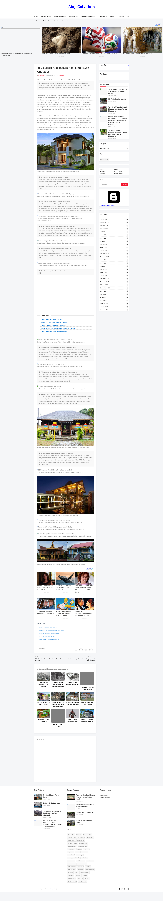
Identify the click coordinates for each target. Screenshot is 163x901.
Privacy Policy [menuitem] (103, 16)
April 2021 (114, 266)
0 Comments (61, 75)
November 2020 (114, 282)
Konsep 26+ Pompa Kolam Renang (51, 319)
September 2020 (114, 288)
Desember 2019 (114, 310)
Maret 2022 (114, 244)
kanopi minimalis (72, 846)
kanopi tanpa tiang (82, 846)
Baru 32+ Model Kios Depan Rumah (43, 703)
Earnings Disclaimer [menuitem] (88, 16)
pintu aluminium (72, 866)
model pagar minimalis (73, 858)
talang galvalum (72, 878)
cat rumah (78, 834)
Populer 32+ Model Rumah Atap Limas (87, 720)
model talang (89, 860)
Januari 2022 (114, 250)
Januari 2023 (114, 219)
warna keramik (82, 881)
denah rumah (81, 837)
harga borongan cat (72, 843)
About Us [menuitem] (113, 16)
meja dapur (70, 852)
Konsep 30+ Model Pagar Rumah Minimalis (54, 331)
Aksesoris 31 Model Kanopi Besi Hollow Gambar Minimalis (52, 813)
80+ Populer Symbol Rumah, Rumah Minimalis (85, 805)
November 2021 (114, 257)
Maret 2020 (114, 300)
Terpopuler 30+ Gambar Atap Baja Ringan (43, 684)
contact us (117, 169)
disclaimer (102, 171)
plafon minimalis (89, 869)
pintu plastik (80, 869)
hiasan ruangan (83, 843)
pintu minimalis (114, 148)
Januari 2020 (114, 306)
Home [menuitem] (36, 16)
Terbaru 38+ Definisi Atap (51, 803)
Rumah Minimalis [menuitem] (60, 16)
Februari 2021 (114, 272)
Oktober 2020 (114, 285)
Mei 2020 (114, 294)
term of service (118, 173)
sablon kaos (71, 875)
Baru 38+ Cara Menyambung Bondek (72, 683)
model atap (42, 648)
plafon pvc (70, 872)
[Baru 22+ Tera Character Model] (72, 713)
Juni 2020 (114, 291)
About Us (59, 889)
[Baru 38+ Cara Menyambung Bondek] (72, 676)
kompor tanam (71, 849)
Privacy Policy (52, 889)
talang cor (84, 875)
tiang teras (80, 878)
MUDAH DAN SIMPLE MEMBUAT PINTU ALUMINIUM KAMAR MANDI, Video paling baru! (53, 823)
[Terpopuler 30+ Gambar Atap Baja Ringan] (43, 676)
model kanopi (71, 855)
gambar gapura (71, 840)
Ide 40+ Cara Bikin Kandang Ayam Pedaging (54, 322)
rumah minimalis (84, 872)
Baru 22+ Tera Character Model (72, 720)
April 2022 (114, 241)
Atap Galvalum (81, 6)
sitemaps (102, 173)
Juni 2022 (114, 235)
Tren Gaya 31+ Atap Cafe (58, 725)
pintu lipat (88, 866)
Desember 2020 (114, 278)
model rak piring (80, 860)
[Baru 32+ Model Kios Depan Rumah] (43, 696)
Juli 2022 (114, 232)
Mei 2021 (114, 263)
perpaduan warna (82, 863)
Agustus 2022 (114, 228)
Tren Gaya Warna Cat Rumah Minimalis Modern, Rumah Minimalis (117, 109)
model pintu (84, 858)
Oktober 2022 (114, 225)
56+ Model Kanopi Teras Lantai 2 (51, 796)
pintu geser (81, 866)
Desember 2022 (114, 222)
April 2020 (114, 297)
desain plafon (90, 837)
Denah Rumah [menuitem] (46, 16)
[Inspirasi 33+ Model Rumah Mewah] (87, 696)
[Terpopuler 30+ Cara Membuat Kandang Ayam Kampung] (58, 696)
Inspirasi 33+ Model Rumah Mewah (87, 703)
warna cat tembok (72, 881)
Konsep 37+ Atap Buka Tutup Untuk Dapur (54, 325)
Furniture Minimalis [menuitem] (43, 21)
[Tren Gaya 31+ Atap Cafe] (58, 716)
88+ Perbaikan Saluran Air (117, 99)
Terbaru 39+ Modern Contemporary (87, 688)
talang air (78, 875)
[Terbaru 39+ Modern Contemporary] (87, 678)
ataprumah (41, 75)
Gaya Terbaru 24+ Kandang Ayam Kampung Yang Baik (58, 684)
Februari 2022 (114, 247)
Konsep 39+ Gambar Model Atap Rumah (72, 703)
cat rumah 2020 (87, 834)
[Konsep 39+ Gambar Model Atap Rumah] (72, 696)
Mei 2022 (114, 238)
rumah (76, 872)
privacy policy (118, 171)
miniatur (77, 852)
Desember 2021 (114, 253)
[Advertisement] (65, 297)
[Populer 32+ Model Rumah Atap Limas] (87, 713)
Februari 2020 (114, 303)
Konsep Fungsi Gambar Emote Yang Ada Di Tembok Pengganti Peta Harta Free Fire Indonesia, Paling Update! (117, 120)
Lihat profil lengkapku (105, 797)
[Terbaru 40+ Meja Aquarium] (43, 713)
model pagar (80, 855)
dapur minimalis (104, 159)
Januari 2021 (114, 275)
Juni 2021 (114, 260)
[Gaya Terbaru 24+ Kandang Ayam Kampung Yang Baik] (58, 676)
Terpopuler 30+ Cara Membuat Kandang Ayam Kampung (58, 328)
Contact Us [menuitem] (122, 16)
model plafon (71, 860)
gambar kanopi (80, 840)
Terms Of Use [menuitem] (73, 16)
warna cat (87, 878)
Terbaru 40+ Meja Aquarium (43, 720)
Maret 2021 (114, 269)
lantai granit (87, 849)
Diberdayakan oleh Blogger (107, 205)
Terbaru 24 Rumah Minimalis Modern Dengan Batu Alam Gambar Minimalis (117, 133)
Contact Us (65, 889)
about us (102, 169)
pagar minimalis (72, 863)
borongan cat (71, 834)
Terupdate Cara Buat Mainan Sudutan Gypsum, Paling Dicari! (117, 91)
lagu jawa (79, 849)
